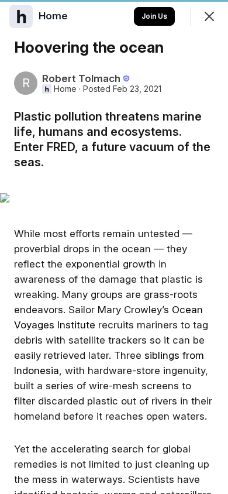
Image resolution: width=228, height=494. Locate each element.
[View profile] (21, 16)
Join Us (154, 16)
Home (65, 89)
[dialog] (114, 247)
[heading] (54, 16)
